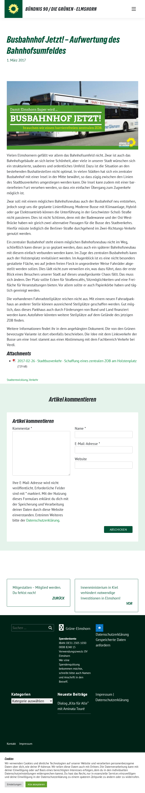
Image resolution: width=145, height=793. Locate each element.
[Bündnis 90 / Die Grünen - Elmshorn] (13, 9)
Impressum (104, 694)
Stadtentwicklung (17, 380)
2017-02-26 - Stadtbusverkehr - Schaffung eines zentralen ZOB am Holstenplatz (77, 361)
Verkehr (33, 380)
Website (81, 459)
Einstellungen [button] (14, 784)
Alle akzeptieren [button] (36, 784)
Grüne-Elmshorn (78, 628)
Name (80, 428)
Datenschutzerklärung (42, 520)
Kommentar (22, 428)
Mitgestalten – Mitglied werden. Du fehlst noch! (38, 592)
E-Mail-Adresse (87, 443)
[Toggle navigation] (133, 9)
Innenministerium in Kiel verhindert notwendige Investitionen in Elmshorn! (106, 595)
